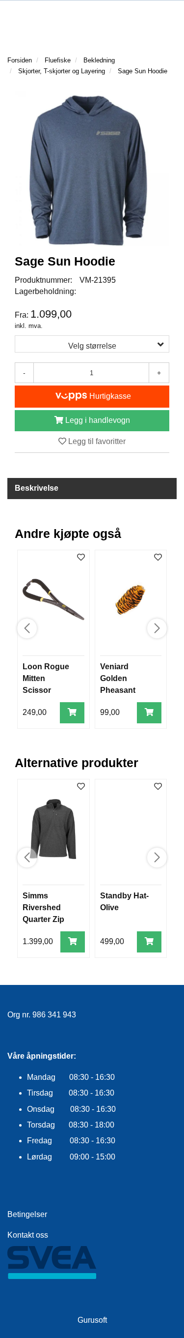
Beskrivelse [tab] (36, 488)
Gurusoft (92, 1320)
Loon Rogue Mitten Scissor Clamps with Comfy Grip (46, 690)
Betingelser (27, 1214)
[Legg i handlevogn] (72, 712)
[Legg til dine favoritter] (81, 558)
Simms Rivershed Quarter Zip (43, 907)
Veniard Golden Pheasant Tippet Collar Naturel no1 (124, 690)
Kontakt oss (27, 1235)
